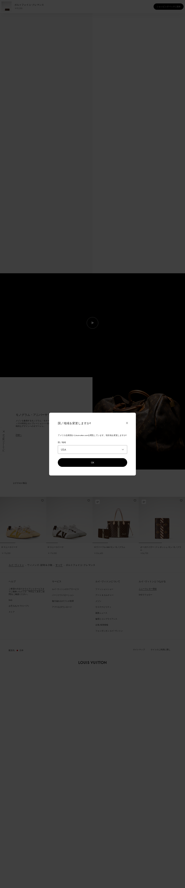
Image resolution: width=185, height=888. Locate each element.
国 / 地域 (62, 442)
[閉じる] (127, 423)
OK (92, 462)
